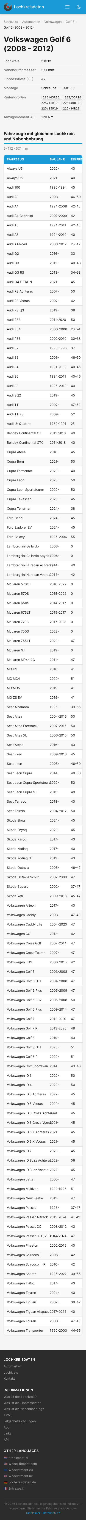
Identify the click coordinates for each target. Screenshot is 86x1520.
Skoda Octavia (18, 867)
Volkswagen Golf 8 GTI (24, 1047)
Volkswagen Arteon (21, 905)
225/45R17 (50, 102)
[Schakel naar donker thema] (78, 6)
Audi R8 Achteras (20, 291)
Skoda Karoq (16, 839)
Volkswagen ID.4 (19, 1085)
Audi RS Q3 (15, 310)
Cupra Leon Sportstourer (25, 489)
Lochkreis (11, 1372)
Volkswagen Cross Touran (26, 953)
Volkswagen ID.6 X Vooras (26, 1141)
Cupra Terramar (19, 508)
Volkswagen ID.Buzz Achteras (29, 1160)
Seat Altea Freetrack (22, 726)
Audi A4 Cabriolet (20, 216)
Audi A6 (13, 225)
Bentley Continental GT (24, 433)
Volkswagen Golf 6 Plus (24, 1009)
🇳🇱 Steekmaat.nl (16, 1458)
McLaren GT (16, 650)
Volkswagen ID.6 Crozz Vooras (30, 1122)
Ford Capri (14, 518)
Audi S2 (12, 348)
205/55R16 (73, 97)
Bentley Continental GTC (25, 442)
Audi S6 (13, 376)
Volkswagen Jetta (20, 1179)
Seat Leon (14, 764)
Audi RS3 (14, 320)
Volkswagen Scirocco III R (26, 1264)
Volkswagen (53, 22)
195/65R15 (52, 97)
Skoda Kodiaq (17, 849)
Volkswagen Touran (21, 1321)
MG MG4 (13, 678)
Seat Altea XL (17, 735)
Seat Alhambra (18, 707)
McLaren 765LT (19, 641)
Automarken (31, 22)
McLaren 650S (18, 603)
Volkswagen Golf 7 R (22, 1028)
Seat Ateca (15, 745)
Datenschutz (51, 1513)
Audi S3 (13, 357)
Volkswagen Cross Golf (24, 943)
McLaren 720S (18, 622)
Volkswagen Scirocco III (24, 1255)
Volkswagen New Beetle (25, 1198)
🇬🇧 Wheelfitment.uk (18, 1476)
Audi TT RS (15, 414)
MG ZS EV (14, 697)
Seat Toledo (16, 811)
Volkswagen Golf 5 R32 (24, 1000)
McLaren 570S (18, 593)
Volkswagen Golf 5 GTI (24, 981)
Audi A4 (13, 206)
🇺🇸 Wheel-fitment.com (20, 1464)
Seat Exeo (14, 754)
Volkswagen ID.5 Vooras (25, 1104)
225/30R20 (71, 108)
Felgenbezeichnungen (20, 1421)
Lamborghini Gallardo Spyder (29, 556)
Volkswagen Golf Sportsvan (27, 1066)
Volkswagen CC (18, 934)
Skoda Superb (17, 886)
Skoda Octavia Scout (23, 877)
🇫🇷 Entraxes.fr (14, 1488)
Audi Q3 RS (15, 272)
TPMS (8, 1415)
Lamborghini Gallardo (23, 546)
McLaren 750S (18, 631)
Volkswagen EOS (19, 962)
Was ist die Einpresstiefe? (22, 1403)
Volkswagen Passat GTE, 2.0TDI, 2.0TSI (37, 1236)
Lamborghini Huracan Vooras (28, 575)
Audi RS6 (14, 338)
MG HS (12, 669)
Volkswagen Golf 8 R (22, 1057)
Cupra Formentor (19, 471)
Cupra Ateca (16, 452)
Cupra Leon (15, 480)
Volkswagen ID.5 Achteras (26, 1094)
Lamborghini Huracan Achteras (30, 565)
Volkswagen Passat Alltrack (27, 1217)
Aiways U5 (15, 168)
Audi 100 (13, 187)
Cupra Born (15, 461)
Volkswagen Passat (21, 1207)
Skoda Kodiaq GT (20, 858)
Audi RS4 (14, 329)
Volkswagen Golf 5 (21, 971)
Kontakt (9, 1378)
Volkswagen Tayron (21, 1293)
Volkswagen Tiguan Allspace (28, 1311)
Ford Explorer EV (19, 527)
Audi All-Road (17, 244)
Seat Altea (14, 716)
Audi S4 (13, 367)
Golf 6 (70, 22)
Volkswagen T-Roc (21, 1283)
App (6, 1427)
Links (7, 1433)
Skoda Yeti (15, 896)
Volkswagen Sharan (21, 1274)
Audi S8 (13, 386)
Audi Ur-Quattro (19, 424)
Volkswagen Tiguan (21, 1302)
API (6, 1439)
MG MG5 (13, 688)
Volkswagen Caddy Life (24, 924)
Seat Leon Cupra (19, 773)
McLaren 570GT (19, 584)
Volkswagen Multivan (22, 1189)
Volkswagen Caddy (21, 915)
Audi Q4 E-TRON (19, 282)
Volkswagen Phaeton (22, 1245)
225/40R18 (71, 102)
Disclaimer (33, 1513)
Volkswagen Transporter (25, 1330)
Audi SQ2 (14, 395)
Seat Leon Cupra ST (22, 792)
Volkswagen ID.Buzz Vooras (27, 1170)
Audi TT (13, 405)
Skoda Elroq (16, 820)
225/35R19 (50, 108)
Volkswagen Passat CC (24, 1226)
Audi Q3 (13, 263)
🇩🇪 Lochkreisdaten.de (20, 1482)
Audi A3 (13, 197)
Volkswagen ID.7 (19, 1151)
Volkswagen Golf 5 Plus (24, 990)
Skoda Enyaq (17, 830)
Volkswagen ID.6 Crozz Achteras (31, 1113)
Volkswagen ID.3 (19, 1075)
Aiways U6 (15, 178)
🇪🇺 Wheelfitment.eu (18, 1470)
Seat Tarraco (16, 801)
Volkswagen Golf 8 (21, 1038)
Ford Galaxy (16, 537)
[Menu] (68, 7)
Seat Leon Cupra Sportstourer (29, 782)
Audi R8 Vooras (18, 301)
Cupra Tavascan (19, 499)
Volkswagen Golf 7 (20, 1019)
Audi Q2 (13, 253)
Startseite (11, 22)
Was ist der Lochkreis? (20, 1397)
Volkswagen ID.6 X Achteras (28, 1132)
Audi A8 (13, 235)
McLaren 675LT (19, 612)
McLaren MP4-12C (21, 660)
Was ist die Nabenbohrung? (24, 1409)
